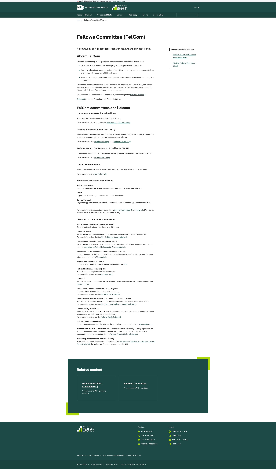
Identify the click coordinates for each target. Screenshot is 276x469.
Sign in (196, 7)
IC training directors (144, 324)
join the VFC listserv (121, 142)
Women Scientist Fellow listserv (123, 334)
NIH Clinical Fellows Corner (118, 123)
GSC (125, 264)
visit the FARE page (102, 158)
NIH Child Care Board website (113, 237)
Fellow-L (138, 210)
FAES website (99, 257)
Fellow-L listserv (137, 95)
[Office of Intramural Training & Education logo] (128, 7)
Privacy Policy (96, 464)
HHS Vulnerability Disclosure (132, 464)
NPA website (106, 274)
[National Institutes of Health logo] (93, 7)
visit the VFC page (101, 142)
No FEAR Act (111, 464)
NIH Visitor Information (112, 455)
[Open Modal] (100, 456)
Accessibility (82, 464)
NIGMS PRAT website (110, 294)
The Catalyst (82, 284)
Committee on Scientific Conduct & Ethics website (103, 247)
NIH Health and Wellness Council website (117, 304)
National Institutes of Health (88, 455)
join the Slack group (122, 210)
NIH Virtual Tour (132, 455)
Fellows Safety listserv (110, 317)
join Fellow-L (99, 174)
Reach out (81, 99)
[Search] (196, 15)
